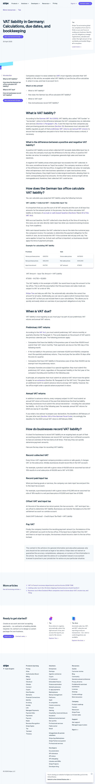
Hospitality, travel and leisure (58, 713)
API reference (53, 753)
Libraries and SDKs (55, 761)
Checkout (29, 682)
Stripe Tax (30, 293)
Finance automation (55, 684)
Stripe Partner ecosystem (57, 741)
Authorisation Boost (32, 674)
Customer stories (77, 671)
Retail (51, 728)
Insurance (52, 715)
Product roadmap (77, 704)
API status (52, 756)
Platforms (52, 697)
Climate (28, 684)
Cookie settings (77, 694)
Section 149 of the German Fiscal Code (56, 416)
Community (75, 676)
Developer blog (54, 766)
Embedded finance (55, 682)
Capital (28, 679)
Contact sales (84, 3)
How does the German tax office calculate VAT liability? (12, 84)
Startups (52, 671)
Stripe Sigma (30, 726)
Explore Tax (53, 638)
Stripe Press (76, 712)
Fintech (51, 708)
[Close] (91, 774)
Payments (29, 715)
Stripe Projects (54, 764)
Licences (75, 689)
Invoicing (29, 702)
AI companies (53, 702)
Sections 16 (73, 213)
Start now (7, 636)
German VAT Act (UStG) (48, 118)
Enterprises (52, 669)
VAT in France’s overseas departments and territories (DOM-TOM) (50, 585)
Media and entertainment (57, 718)
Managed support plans (79, 725)
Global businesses (55, 687)
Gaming (51, 710)
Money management (55, 695)
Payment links (30, 713)
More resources (9, 10)
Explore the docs (77, 640)
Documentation (54, 751)
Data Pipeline (30, 692)
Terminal (29, 731)
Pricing (55, 3)
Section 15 (59, 126)
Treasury (29, 734)
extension (41, 380)
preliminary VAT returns (59, 129)
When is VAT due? (9, 90)
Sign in (73, 3)
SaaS (50, 700)
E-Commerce (53, 679)
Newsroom (75, 710)
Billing (28, 676)
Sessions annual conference (81, 679)
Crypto (28, 689)
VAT (58, 76)
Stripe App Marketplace (56, 738)
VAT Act (42, 332)
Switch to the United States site (58, 779)
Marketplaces (53, 692)
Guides (74, 669)
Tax (19, 10)
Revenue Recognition (33, 723)
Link (27, 708)
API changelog (53, 759)
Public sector (53, 726)
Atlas (27, 671)
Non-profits (52, 721)
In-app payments (54, 689)
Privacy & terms (77, 682)
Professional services (56, 723)
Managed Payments (32, 710)
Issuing (28, 705)
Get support (76, 722)
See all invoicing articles (11, 589)
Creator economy (54, 705)
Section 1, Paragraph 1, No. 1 (48, 124)
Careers (74, 707)
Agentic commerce (55, 674)
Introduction (7, 75)
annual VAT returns (80, 129)
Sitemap (74, 692)
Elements (29, 695)
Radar (28, 721)
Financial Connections (33, 697)
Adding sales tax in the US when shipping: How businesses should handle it (53, 588)
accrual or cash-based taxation (55, 213)
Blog (73, 674)
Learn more (76, 47)
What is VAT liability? (10, 79)
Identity (28, 700)
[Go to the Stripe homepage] (5, 666)
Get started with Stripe (12, 37)
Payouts (28, 718)
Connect (28, 687)
